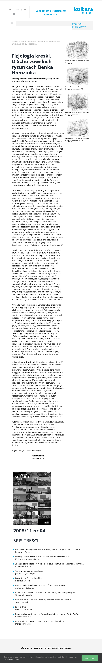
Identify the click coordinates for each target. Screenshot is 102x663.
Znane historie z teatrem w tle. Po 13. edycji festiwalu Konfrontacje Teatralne (49, 564)
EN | (12, 9)
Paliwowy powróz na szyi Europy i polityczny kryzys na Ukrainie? (43, 599)
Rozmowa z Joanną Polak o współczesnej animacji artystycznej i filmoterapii (48, 549)
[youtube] (14, 14)
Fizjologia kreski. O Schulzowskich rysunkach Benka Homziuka (42, 556)
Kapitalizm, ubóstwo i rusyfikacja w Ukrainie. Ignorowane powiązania (45, 592)
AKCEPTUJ (89, 658)
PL (25, 9)
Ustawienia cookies (11, 659)
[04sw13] (77, 93)
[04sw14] (77, 119)
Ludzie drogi (20, 607)
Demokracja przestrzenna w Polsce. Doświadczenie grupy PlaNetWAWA (46, 614)
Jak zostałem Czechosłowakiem (28, 578)
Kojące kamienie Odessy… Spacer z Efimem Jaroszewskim (40, 585)
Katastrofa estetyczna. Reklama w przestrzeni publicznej (40, 621)
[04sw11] (77, 41)
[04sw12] (77, 67)
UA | (19, 9)
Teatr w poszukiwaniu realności (29, 571)
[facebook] (9, 14)
